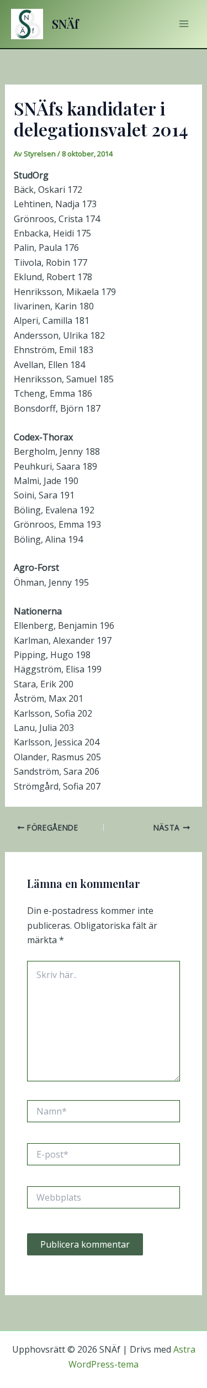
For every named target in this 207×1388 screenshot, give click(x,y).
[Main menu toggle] (184, 24)
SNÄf (65, 23)
